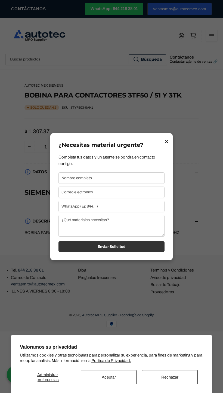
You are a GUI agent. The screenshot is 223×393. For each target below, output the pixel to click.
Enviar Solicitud (111, 247)
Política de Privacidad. (111, 360)
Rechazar (169, 377)
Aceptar (109, 377)
